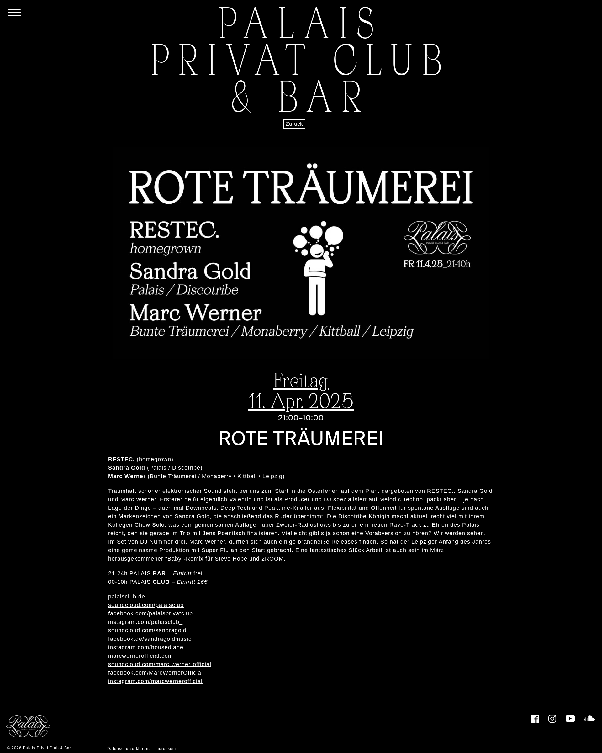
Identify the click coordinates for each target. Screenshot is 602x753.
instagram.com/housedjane (145, 647)
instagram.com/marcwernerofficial (155, 681)
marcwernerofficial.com (140, 656)
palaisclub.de (126, 596)
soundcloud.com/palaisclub (146, 605)
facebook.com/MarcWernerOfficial (155, 673)
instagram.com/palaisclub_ (145, 622)
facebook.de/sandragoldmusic (150, 639)
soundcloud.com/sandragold (147, 630)
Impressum (165, 748)
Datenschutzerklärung (129, 748)
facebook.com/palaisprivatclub (150, 613)
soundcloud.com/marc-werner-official (159, 664)
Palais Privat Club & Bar (47, 748)
